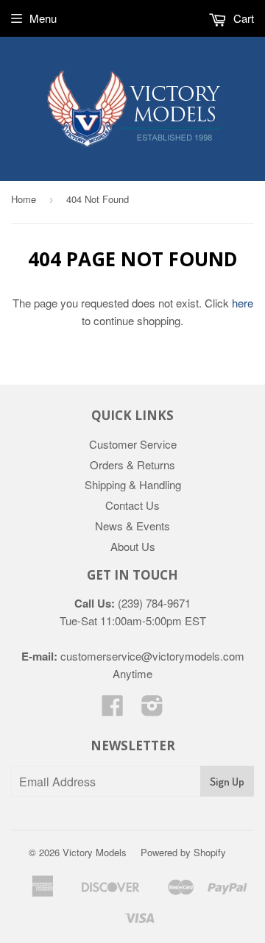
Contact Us (132, 505)
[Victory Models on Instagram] (152, 709)
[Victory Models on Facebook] (113, 709)
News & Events (132, 525)
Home (23, 199)
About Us (132, 546)
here (242, 302)
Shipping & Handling (133, 484)
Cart (242, 18)
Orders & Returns (132, 464)
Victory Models (95, 852)
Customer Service (133, 444)
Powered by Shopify (183, 852)
